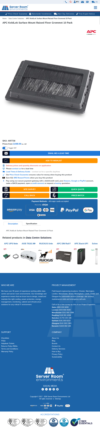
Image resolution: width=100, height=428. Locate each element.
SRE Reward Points (22, 178)
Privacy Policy (57, 354)
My (76, 2)
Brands (54, 343)
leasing (58, 183)
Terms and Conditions (9, 349)
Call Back (29, 195)
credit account (38, 183)
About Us (55, 338)
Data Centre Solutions (16, 18)
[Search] (70, 2)
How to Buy (56, 351)
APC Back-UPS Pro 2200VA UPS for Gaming (81, 244)
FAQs (3, 341)
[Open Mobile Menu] (95, 7)
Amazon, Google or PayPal (75, 181)
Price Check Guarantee (19, 175)
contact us (16, 169)
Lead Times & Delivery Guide (18, 172)
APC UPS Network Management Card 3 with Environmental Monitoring (11, 244)
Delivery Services (58, 349)
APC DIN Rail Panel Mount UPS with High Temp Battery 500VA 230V (64, 244)
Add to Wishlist (53, 161)
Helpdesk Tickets (7, 343)
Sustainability (57, 357)
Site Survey (30, 189)
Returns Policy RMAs (9, 346)
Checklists (5, 338)
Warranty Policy (7, 351)
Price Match (77, 195)
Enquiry (87, 2)
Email (82, 2)
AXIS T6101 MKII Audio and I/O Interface (29, 244)
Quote (77, 189)
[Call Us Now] (66, 2)
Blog (53, 341)
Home (4, 18)
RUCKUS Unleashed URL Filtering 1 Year (46, 244)
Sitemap (58, 399)
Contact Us (56, 346)
